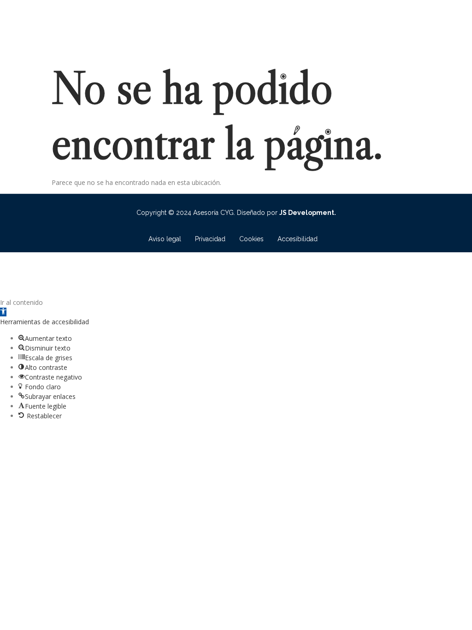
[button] (3, 312)
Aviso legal (164, 239)
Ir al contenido (21, 302)
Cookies (251, 239)
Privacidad (210, 239)
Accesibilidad (297, 239)
